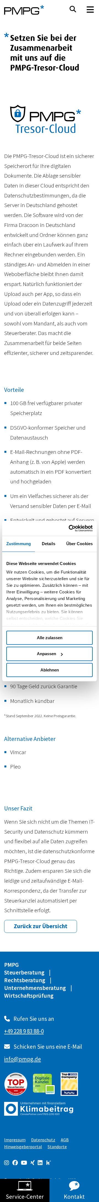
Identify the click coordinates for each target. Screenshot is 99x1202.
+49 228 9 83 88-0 (24, 1031)
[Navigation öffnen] (90, 9)
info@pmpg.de (22, 1059)
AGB (65, 1139)
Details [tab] (48, 543)
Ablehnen (49, 670)
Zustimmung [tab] (18, 543)
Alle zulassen (49, 637)
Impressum (15, 1139)
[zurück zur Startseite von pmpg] (24, 10)
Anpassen (46, 653)
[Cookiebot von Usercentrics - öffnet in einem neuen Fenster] (70, 528)
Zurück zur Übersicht (40, 926)
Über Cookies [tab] (79, 543)
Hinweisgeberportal (23, 1146)
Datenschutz (43, 1139)
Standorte (57, 1146)
